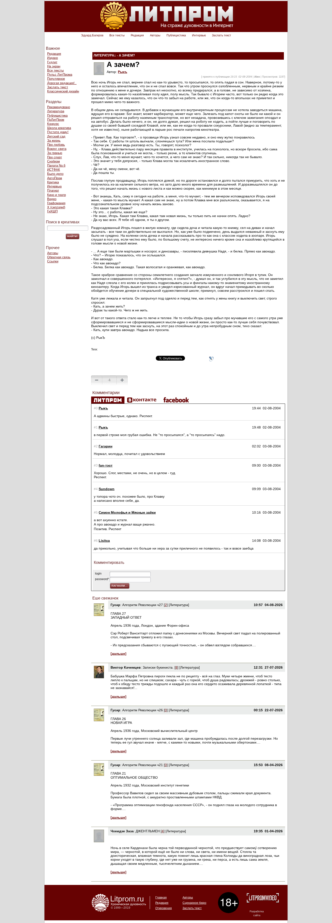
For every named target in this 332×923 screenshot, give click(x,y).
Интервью (199, 35)
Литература (55, 111)
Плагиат (53, 190)
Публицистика (176, 35)
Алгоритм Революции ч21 (142, 765)
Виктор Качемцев (126, 667)
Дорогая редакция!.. (62, 83)
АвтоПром (54, 178)
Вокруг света (56, 149)
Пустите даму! (58, 132)
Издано (52, 58)
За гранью (54, 153)
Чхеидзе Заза (122, 831)
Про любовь (56, 144)
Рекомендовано (58, 107)
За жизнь (54, 140)
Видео (51, 199)
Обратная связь (58, 257)
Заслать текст (221, 35)
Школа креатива (59, 128)
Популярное (56, 79)
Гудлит (52, 62)
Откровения (163, 908)
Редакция (137, 35)
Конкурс (53, 124)
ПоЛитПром (55, 119)
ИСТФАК (53, 169)
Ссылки (52, 261)
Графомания (56, 203)
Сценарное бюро (194, 903)
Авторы (155, 35)
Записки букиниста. (159, 667)
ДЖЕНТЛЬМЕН (148, 831)
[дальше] (118, 654)
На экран (53, 66)
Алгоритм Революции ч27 (142, 605)
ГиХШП (52, 211)
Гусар (115, 605)
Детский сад (56, 136)
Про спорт (54, 157)
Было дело (55, 174)
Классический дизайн (63, 91)
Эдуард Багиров (92, 35)
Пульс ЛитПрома (59, 74)
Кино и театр (56, 195)
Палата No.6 (56, 165)
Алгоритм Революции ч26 (142, 710)
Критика (53, 182)
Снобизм (53, 161)
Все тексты (117, 35)
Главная (161, 897)
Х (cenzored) (56, 207)
